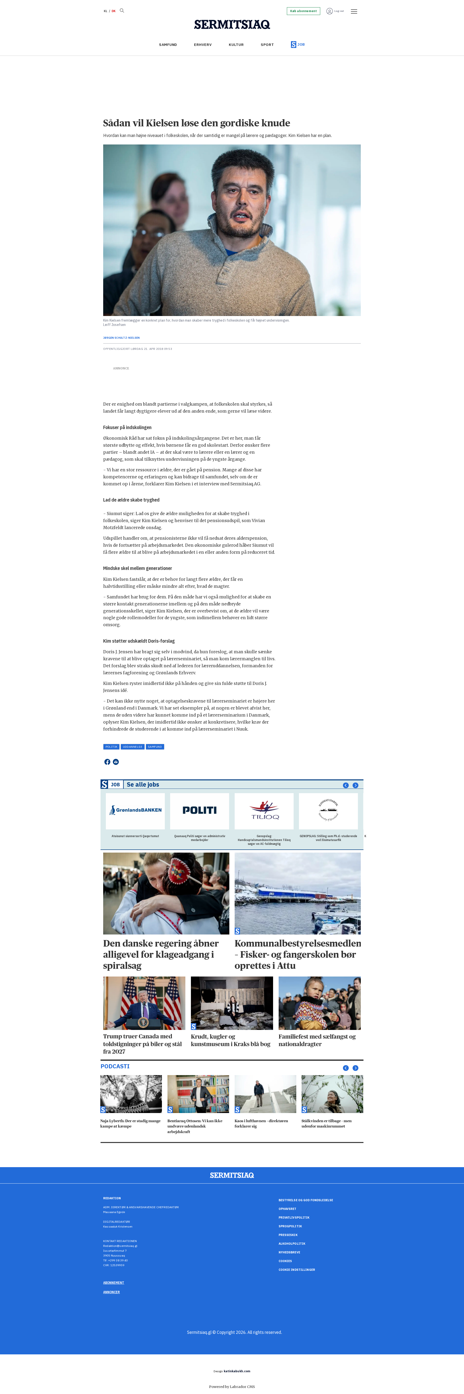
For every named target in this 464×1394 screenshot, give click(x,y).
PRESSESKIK (288, 1235)
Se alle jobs (143, 784)
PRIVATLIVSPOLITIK (294, 1217)
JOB (301, 44)
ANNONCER (111, 1292)
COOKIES (285, 1261)
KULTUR (236, 44)
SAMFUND (168, 44)
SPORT (267, 44)
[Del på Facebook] (107, 762)
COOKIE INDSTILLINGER (297, 1270)
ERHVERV (203, 44)
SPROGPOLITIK (290, 1226)
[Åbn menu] (352, 11)
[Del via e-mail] (116, 762)
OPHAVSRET (288, 1209)
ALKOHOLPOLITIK (292, 1243)
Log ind (339, 11)
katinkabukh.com (237, 1371)
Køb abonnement (303, 11)
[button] (345, 785)
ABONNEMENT (113, 1282)
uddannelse (133, 746)
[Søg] (121, 11)
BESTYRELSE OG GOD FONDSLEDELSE (306, 1200)
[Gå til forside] (232, 24)
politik (111, 746)
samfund (155, 746)
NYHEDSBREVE (289, 1252)
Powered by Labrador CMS (232, 1387)
